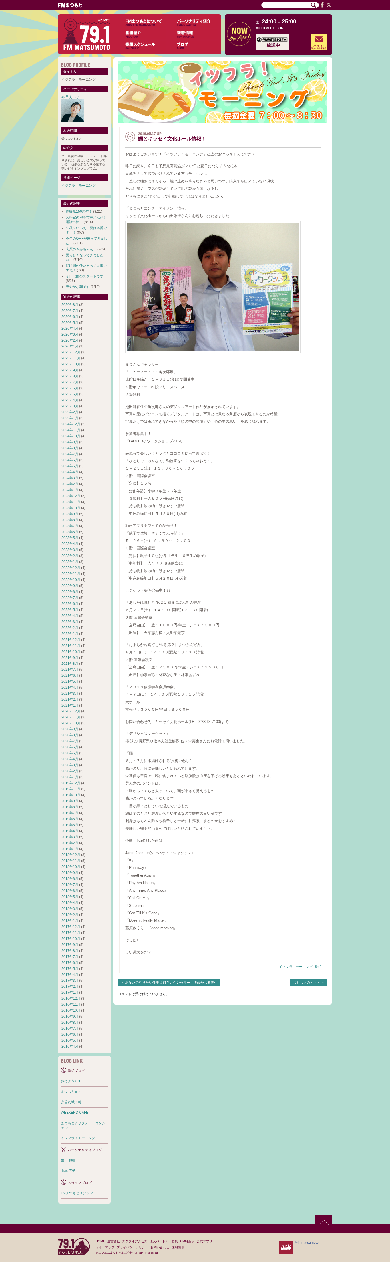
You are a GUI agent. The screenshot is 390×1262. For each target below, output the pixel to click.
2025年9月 (69, 370)
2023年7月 (69, 526)
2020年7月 (69, 741)
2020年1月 (69, 777)
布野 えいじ (70, 97)
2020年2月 (69, 771)
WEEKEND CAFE (74, 1113)
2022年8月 (69, 592)
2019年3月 (69, 837)
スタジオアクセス (134, 1241)
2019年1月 (69, 849)
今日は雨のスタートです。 (86, 276)
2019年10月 (70, 795)
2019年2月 (69, 843)
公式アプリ (204, 1241)
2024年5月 (69, 466)
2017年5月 (69, 969)
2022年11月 (70, 574)
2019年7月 (69, 813)
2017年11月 (70, 933)
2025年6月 (69, 388)
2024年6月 (69, 460)
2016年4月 (69, 1046)
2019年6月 (69, 819)
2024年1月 (69, 490)
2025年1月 (69, 418)
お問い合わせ (159, 1247)
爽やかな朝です (78, 287)
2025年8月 (69, 376)
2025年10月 (70, 364)
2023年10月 (70, 508)
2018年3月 (69, 909)
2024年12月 (70, 424)
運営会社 (113, 1241)
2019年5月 (69, 825)
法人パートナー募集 (164, 1241)
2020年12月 (70, 711)
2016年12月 (70, 999)
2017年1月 (69, 993)
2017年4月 (69, 975)
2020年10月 (70, 723)
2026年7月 (69, 311)
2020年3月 (69, 765)
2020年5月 (69, 753)
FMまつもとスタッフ (77, 1193)
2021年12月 (70, 640)
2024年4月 (69, 472)
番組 (318, 967)
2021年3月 (69, 694)
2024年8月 (69, 448)
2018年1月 (69, 921)
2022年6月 (69, 604)
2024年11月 (70, 430)
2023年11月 (70, 502)
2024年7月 (69, 454)
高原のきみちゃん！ (81, 249)
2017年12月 (70, 927)
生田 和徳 (68, 1160)
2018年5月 (69, 897)
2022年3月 (69, 622)
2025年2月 (69, 412)
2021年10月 (70, 652)
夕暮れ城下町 (71, 1102)
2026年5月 (69, 323)
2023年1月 (69, 562)
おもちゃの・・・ (306, 983)
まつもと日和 (71, 1092)
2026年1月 (69, 346)
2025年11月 (70, 358)
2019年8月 (69, 807)
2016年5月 (69, 1040)
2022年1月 (69, 634)
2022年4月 (69, 616)
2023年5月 (69, 538)
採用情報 (178, 1247)
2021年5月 (69, 682)
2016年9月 (69, 1017)
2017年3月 (69, 981)
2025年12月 (70, 352)
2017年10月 (70, 939)
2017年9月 (69, 945)
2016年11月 (70, 1005)
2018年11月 (70, 861)
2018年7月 (69, 885)
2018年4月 (69, 903)
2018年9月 (69, 873)
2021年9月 (69, 658)
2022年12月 (70, 568)
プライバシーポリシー (132, 1247)
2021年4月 (69, 688)
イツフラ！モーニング (296, 967)
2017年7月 (69, 957)
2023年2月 (69, 556)
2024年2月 (69, 484)
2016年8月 (69, 1023)
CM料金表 (187, 1241)
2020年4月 (69, 759)
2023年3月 (69, 550)
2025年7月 (69, 382)
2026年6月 (69, 317)
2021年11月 (70, 646)
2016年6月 (69, 1035)
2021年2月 (69, 700)
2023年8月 (69, 520)
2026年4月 (69, 328)
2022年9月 (69, 586)
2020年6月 (69, 747)
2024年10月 (70, 436)
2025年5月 (69, 394)
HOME (100, 1241)
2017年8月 (69, 951)
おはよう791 (71, 1081)
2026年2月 (69, 340)
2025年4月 (69, 400)
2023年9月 (69, 514)
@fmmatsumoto (306, 1243)
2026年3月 (69, 334)
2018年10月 (70, 867)
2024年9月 (69, 442)
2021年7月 (69, 670)
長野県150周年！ (79, 212)
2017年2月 (69, 987)
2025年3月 (69, 406)
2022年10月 (70, 580)
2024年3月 (69, 478)
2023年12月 (70, 496)
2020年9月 (69, 729)
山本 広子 (68, 1171)
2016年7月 (69, 1029)
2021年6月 (69, 676)
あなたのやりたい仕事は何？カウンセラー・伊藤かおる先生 (171, 983)
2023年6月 (69, 532)
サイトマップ (105, 1247)
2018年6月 (69, 891)
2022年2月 (69, 628)
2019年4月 (69, 831)
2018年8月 (69, 879)
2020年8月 (69, 735)
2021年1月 (69, 706)
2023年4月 (69, 544)
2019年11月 (70, 789)
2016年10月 (70, 1011)
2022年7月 (69, 598)
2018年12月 (70, 855)
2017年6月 (69, 963)
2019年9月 (69, 801)
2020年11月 (70, 717)
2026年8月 (69, 305)
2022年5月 (69, 610)
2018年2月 (69, 915)
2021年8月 (69, 664)
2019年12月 (70, 783)
